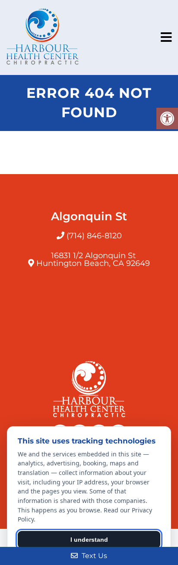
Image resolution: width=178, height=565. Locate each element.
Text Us (93, 556)
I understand (89, 539)
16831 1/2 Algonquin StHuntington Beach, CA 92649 (93, 259)
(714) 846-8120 (94, 236)
